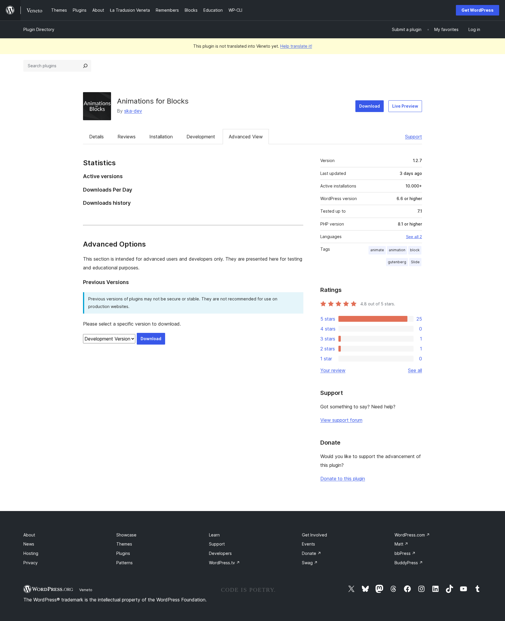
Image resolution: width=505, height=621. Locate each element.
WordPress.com (412, 534)
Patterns (124, 562)
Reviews (126, 137)
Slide (415, 262)
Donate (311, 553)
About (29, 534)
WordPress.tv (224, 562)
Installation (161, 137)
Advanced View (246, 137)
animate (377, 250)
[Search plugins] (85, 66)
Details (96, 137)
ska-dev (133, 111)
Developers (220, 553)
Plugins (123, 553)
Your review (332, 370)
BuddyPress (409, 562)
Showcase (126, 534)
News (28, 543)
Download (369, 106)
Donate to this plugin (342, 478)
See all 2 (414, 236)
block (415, 250)
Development (200, 137)
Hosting (30, 553)
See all (415, 370)
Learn (214, 534)
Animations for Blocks (152, 101)
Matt (401, 543)
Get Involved (314, 534)
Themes (124, 543)
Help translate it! (296, 46)
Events (308, 543)
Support (413, 137)
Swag (310, 562)
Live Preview (405, 106)
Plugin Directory (38, 29)
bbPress (405, 553)
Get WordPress (477, 10)
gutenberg (397, 262)
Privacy (30, 562)
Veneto (85, 589)
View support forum (341, 420)
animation (397, 250)
